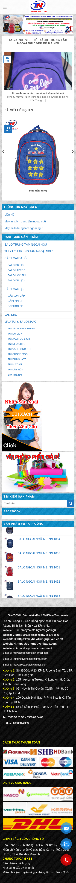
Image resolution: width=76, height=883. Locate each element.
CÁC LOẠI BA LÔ (15, 258)
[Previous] (3, 158)
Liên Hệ (9, 214)
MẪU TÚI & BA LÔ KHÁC (20, 321)
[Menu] (5, 7)
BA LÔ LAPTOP (16, 270)
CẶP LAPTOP (15, 301)
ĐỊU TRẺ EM (15, 374)
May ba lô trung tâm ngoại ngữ (23, 228)
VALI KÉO (10, 314)
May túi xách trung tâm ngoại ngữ (25, 221)
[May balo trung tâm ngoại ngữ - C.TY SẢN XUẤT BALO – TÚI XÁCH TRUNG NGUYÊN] (38, 7)
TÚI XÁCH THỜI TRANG (21, 328)
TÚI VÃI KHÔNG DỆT (20, 349)
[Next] (72, 158)
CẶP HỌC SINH (16, 306)
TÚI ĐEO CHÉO (16, 343)
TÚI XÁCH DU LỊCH (19, 338)
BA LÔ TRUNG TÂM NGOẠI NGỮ (25, 244)
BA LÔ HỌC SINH (17, 275)
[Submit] (70, 503)
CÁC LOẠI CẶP (14, 289)
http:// (19, 630)
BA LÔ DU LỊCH (16, 265)
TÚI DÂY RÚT (15, 369)
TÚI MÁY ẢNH (16, 364)
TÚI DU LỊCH (15, 333)
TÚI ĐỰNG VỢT (17, 359)
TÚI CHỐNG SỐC (18, 354)
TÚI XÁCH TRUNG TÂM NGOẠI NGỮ (28, 251)
